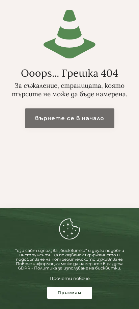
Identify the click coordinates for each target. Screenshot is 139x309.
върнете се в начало (69, 118)
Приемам (70, 292)
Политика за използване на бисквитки (77, 268)
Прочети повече (70, 278)
